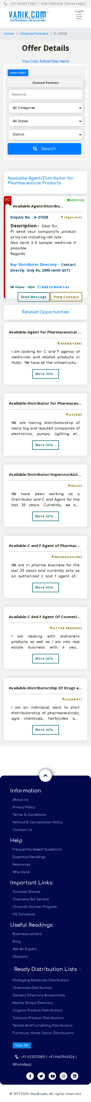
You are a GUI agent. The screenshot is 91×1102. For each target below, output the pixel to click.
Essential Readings (29, 857)
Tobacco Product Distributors (38, 1018)
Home (9, 33)
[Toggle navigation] (77, 16)
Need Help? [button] (18, 73)
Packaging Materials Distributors (41, 980)
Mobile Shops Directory (33, 1003)
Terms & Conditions (29, 815)
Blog (16, 941)
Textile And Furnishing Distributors (43, 1025)
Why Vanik (21, 872)
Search (48, 149)
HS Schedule (24, 914)
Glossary (20, 956)
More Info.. (45, 374)
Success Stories (26, 892)
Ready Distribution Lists (45, 969)
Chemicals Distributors (32, 988)
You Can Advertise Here (45, 61)
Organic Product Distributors (37, 1010)
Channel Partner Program (35, 907)
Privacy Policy (24, 807)
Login (79, 11)
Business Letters (27, 934)
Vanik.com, (39, 1094)
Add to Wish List (55, 287)
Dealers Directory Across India (39, 995)
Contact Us (22, 830)
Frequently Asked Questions (37, 849)
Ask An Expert (25, 949)
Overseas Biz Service (31, 899)
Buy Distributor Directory (34, 264)
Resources (22, 864)
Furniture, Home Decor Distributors (43, 1033)
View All (21, 1045)
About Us (21, 799)
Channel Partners (34, 33)
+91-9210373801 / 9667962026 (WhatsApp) (48, 4)
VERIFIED (77, 200)
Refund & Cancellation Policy (37, 822)
